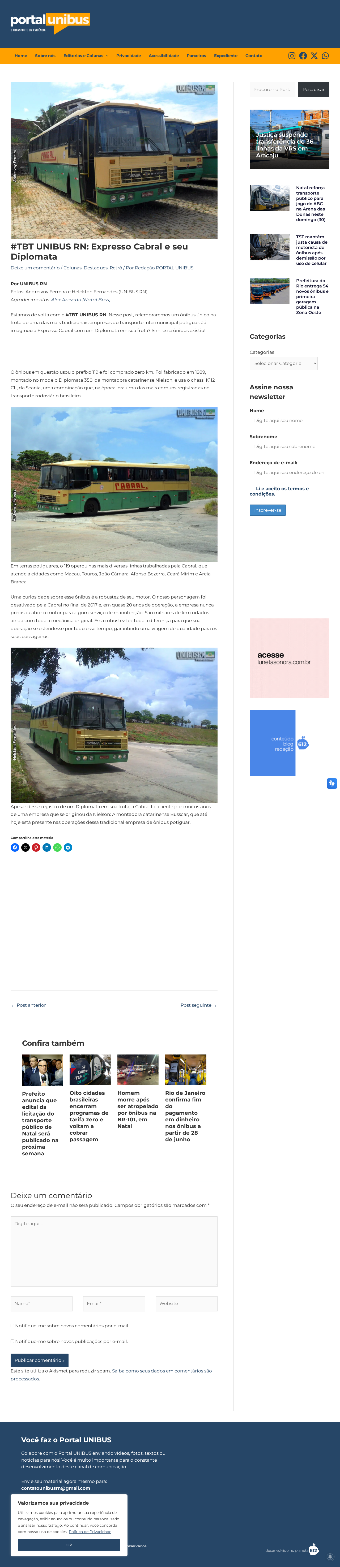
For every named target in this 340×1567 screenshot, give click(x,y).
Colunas (72, 267)
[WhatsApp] (325, 56)
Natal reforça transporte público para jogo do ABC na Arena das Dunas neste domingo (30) (311, 203)
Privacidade (128, 55)
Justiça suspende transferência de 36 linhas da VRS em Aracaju (284, 145)
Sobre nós (45, 55)
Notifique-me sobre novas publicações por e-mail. (71, 1341)
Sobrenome (263, 436)
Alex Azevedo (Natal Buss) (80, 299)
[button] (105, 56)
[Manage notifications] (330, 1556)
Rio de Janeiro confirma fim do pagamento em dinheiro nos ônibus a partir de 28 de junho (185, 1116)
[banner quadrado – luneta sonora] (289, 657)
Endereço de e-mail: (273, 462)
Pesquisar (314, 89)
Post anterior (28, 1005)
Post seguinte (199, 1005)
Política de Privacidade (90, 1531)
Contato (253, 55)
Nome (257, 410)
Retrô (116, 267)
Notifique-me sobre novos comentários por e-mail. (72, 1325)
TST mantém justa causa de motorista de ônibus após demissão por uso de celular (312, 250)
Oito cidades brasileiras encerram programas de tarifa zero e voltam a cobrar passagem (89, 1116)
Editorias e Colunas (83, 55)
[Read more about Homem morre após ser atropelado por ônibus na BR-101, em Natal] (138, 1069)
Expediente (225, 55)
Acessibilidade (164, 55)
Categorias (262, 352)
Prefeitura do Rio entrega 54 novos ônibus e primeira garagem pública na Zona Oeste (312, 296)
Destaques (96, 267)
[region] (69, 1525)
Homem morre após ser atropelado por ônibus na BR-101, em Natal (137, 1109)
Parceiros (196, 55)
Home (21, 55)
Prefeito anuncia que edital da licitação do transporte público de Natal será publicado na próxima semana (40, 1124)
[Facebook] (303, 56)
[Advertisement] (230, 23)
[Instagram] (292, 56)
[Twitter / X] (314, 56)
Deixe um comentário (35, 267)
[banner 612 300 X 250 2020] (289, 743)
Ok (69, 1545)
